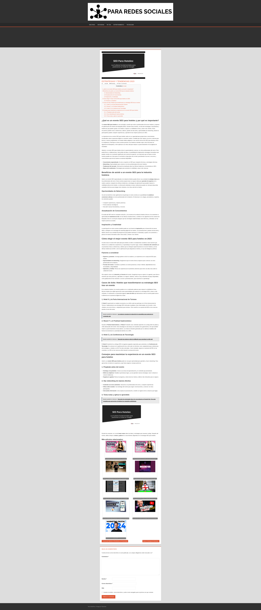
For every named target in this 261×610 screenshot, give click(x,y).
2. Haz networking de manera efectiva (114, 114)
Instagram (101, 24)
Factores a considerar (110, 100)
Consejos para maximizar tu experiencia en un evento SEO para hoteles (120, 110)
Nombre (104, 579)
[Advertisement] (130, 37)
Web (103, 588)
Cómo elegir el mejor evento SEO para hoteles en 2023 (116, 98)
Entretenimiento (118, 24)
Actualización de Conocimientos (112, 94)
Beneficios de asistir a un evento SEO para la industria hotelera (118, 91)
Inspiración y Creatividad (111, 96)
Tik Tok (109, 24)
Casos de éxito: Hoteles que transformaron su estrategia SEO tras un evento (121, 102)
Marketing (113, 83)
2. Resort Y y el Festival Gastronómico (114, 106)
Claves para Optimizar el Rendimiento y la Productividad (115, 541)
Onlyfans (92, 24)
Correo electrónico (107, 583)
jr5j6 (107, 83)
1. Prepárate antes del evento (112, 112)
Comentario (105, 556)
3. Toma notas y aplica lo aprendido (113, 116)
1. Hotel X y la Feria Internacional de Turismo (116, 104)
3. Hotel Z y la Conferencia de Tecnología (115, 108)
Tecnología (130, 24)
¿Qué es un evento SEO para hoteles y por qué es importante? (117, 89)
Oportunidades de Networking (112, 92)
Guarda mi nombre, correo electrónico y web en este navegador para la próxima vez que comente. (128, 592)
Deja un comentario (122, 83)
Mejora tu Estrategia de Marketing (150, 541)
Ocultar (124, 86)
